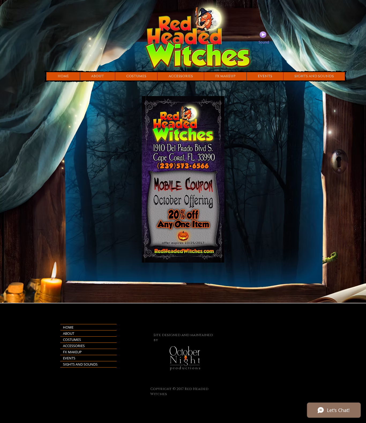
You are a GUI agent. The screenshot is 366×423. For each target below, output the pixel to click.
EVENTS (69, 358)
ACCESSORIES (74, 345)
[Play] (263, 34)
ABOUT (68, 333)
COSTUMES (72, 339)
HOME (68, 327)
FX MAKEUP (72, 352)
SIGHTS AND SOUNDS (80, 364)
